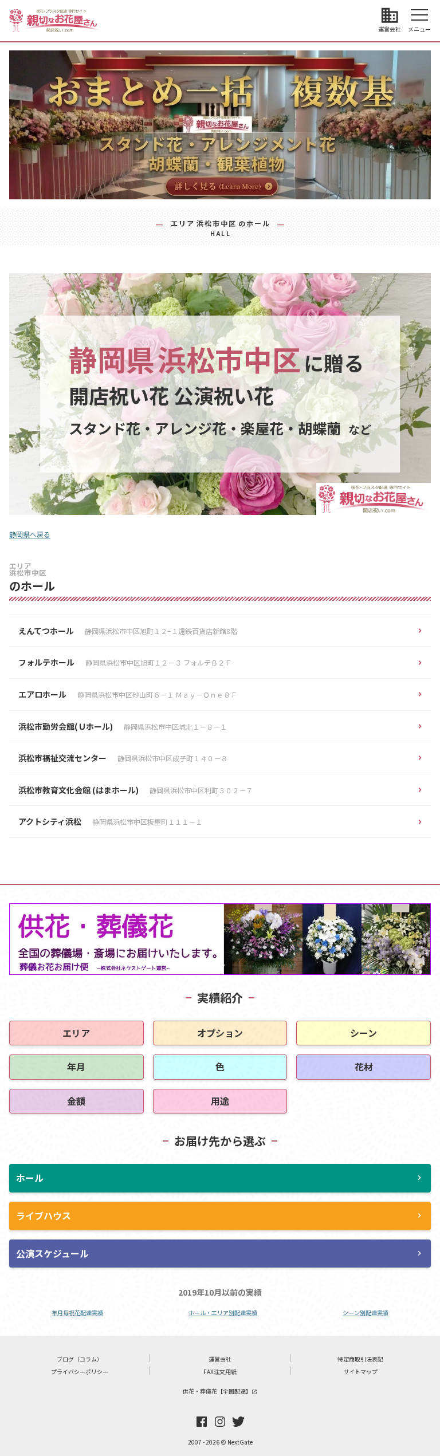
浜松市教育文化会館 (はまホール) (135, 790)
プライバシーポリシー (79, 1371)
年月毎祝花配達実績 (77, 1312)
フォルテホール (124, 662)
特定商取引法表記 (360, 1359)
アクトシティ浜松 (110, 821)
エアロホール (127, 694)
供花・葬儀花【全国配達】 (220, 1391)
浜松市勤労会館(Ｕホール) (122, 726)
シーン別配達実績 (365, 1312)
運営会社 (220, 1359)
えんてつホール (127, 630)
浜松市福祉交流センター (122, 758)
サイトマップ (360, 1371)
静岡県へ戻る (29, 534)
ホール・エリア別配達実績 (222, 1312)
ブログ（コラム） (80, 1359)
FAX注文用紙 (220, 1371)
